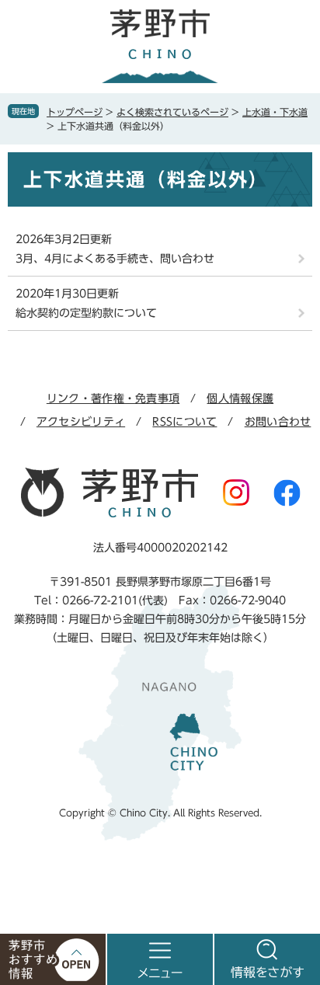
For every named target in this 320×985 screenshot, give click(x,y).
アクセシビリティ (81, 421)
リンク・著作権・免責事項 (113, 398)
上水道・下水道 (275, 112)
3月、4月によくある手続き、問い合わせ (115, 258)
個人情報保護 (240, 398)
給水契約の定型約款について (86, 313)
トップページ (75, 112)
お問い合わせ (278, 421)
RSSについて (184, 421)
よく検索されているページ (172, 112)
